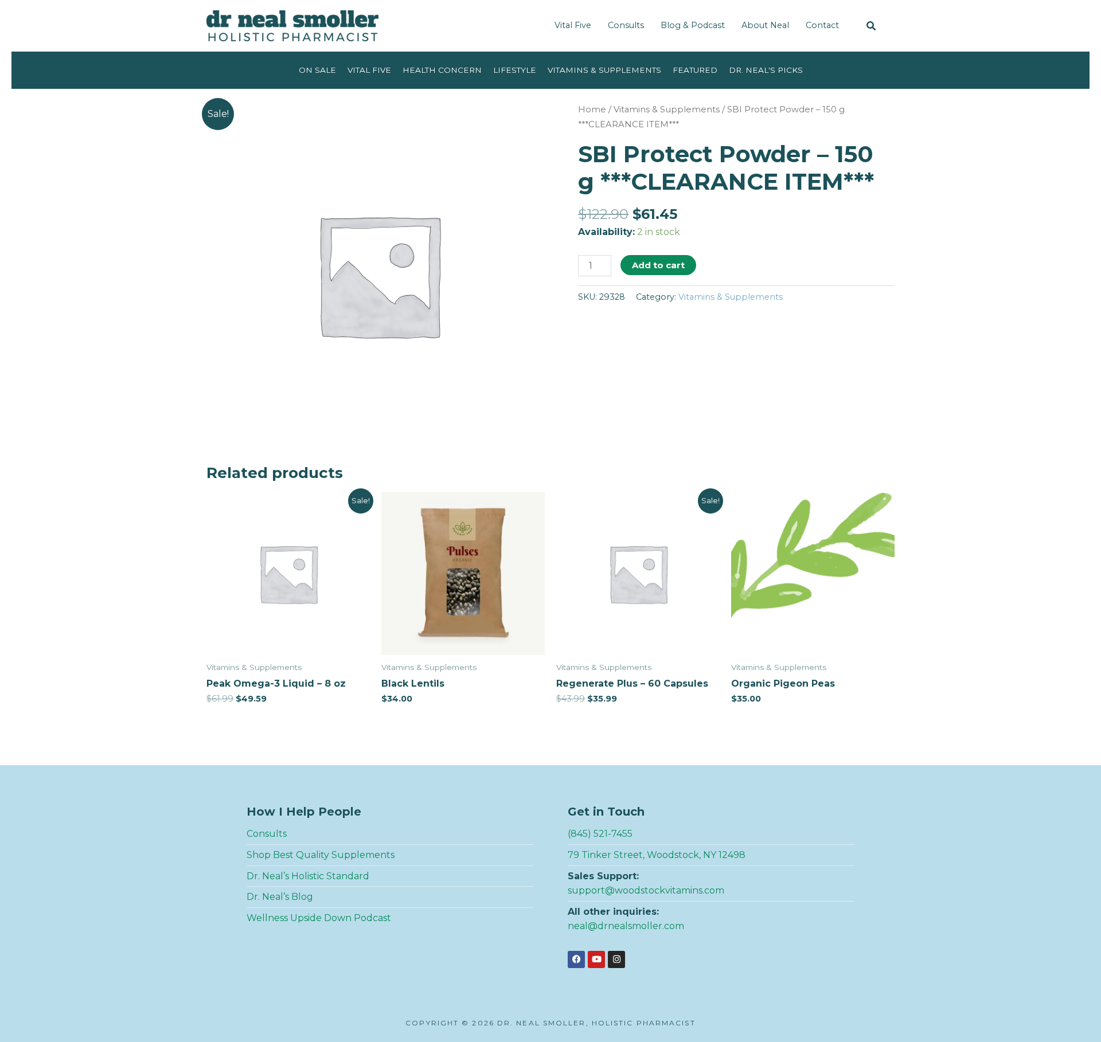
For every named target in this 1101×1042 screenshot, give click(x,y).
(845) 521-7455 (600, 833)
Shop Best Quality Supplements (321, 854)
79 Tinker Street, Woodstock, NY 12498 (656, 854)
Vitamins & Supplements (604, 70)
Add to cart (658, 265)
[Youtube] (596, 959)
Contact (822, 25)
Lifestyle (514, 70)
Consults (626, 25)
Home (592, 109)
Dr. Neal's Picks (766, 70)
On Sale (317, 70)
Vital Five (573, 25)
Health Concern (442, 70)
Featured (695, 70)
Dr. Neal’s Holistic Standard (308, 876)
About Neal (765, 25)
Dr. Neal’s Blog (280, 896)
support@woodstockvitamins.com (646, 890)
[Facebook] (576, 959)
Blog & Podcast (693, 25)
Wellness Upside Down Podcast (319, 917)
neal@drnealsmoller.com (626, 925)
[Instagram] (616, 959)
